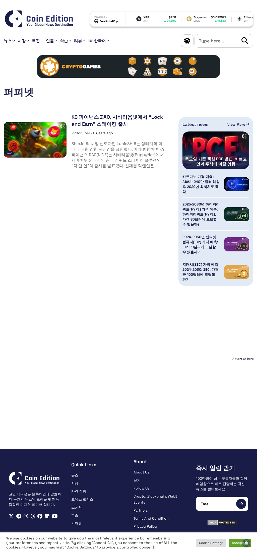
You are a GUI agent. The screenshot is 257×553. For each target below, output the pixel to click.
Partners (141, 510)
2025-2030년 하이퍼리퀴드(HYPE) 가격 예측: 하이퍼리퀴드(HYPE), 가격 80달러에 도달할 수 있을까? (201, 214)
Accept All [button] (240, 543)
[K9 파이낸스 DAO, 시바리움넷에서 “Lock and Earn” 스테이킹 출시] (35, 140)
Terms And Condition (151, 518)
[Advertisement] (216, 393)
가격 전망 (78, 491)
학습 (64, 40)
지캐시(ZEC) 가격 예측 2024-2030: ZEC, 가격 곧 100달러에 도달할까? (200, 272)
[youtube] (55, 516)
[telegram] (18, 516)
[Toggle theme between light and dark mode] (187, 40)
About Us (141, 472)
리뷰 (78, 40)
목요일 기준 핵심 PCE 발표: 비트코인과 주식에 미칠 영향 (216, 162)
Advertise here (243, 359)
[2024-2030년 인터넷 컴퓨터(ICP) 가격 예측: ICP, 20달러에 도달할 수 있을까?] (236, 244)
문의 (137, 480)
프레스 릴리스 (82, 499)
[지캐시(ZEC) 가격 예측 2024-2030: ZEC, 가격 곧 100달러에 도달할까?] (236, 272)
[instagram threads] (33, 516)
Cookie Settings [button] (211, 543)
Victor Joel (81, 133)
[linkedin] (47, 516)
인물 (50, 40)
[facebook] (39, 516)
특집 (36, 40)
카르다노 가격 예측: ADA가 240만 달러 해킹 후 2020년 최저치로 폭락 (201, 184)
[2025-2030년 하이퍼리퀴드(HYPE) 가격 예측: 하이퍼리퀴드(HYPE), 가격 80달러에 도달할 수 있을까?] (236, 214)
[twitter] (11, 516)
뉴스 (8, 40)
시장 (22, 40)
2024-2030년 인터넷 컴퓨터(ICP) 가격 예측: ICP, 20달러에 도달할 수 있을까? (200, 244)
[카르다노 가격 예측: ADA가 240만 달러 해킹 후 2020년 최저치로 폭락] (236, 184)
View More (236, 124)
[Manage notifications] (246, 543)
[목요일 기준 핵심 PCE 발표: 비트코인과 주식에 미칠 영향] (215, 150)
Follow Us (141, 488)
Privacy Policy (145, 526)
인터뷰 (76, 523)
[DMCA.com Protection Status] (222, 522)
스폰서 (76, 507)
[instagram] (26, 516)
